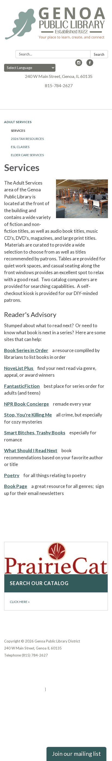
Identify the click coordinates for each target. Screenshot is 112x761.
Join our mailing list (76, 753)
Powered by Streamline (24, 689)
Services (18, 131)
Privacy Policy (16, 668)
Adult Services (18, 122)
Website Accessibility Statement (32, 682)
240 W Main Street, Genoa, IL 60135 (58, 76)
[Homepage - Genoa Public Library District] (56, 26)
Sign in (53, 689)
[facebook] (89, 64)
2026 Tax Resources (27, 139)
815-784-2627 (59, 85)
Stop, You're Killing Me (28, 415)
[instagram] (78, 64)
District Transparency (23, 675)
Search (99, 54)
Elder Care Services (27, 155)
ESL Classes (20, 147)
